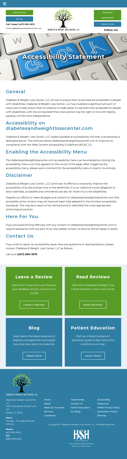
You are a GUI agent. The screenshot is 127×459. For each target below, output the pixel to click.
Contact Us (77, 403)
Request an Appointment (107, 15)
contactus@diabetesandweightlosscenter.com (24, 28)
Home (47, 399)
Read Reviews (93, 276)
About (47, 403)
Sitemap (101, 415)
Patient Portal (107, 24)
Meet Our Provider (54, 407)
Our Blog (75, 411)
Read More (34, 355)
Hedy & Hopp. (86, 446)
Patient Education (93, 327)
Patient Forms (19, 12)
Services (48, 411)
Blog (34, 327)
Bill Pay (19, 19)
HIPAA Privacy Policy (108, 407)
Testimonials (77, 399)
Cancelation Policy (107, 411)
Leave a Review (34, 276)
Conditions (50, 415)
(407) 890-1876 (26, 24)
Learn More (93, 355)
